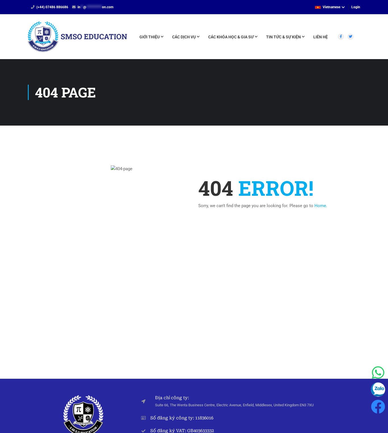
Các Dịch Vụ (184, 37)
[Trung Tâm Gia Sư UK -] (77, 39)
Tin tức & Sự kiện (283, 37)
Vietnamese (331, 7)
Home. (320, 205)
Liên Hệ (320, 37)
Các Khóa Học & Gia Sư (231, 37)
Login (355, 7)
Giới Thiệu (149, 37)
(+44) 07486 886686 (52, 7)
